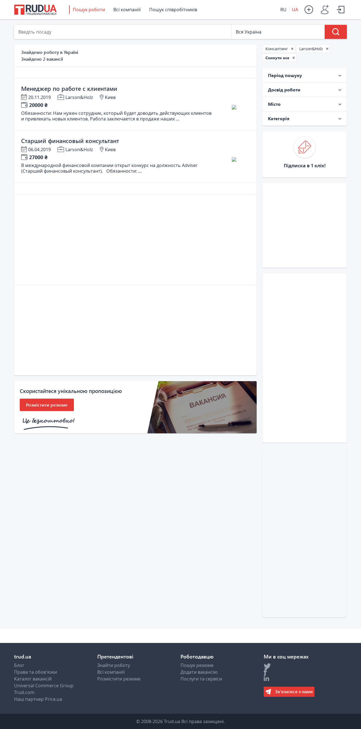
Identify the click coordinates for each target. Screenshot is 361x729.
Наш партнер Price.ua (38, 699)
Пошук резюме (196, 665)
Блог (19, 665)
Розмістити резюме (118, 679)
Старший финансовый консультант (70, 140)
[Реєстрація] (326, 9)
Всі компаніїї (127, 9)
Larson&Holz (79, 97)
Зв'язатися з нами (293, 691)
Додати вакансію (198, 672)
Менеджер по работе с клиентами (69, 88)
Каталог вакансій (33, 679)
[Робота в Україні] (35, 9)
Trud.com (24, 692)
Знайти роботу (113, 665)
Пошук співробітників (173, 9)
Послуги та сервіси (201, 679)
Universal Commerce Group (44, 685)
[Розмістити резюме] (310, 9)
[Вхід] (342, 9)
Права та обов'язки (35, 672)
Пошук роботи (89, 9)
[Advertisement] (135, 239)
